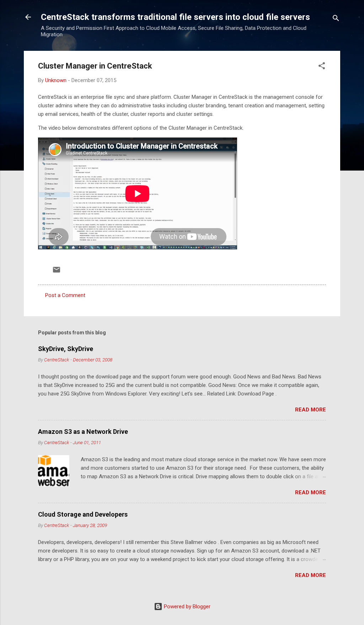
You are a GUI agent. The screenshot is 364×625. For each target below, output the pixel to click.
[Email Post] (56, 272)
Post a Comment (65, 295)
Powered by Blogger (186, 606)
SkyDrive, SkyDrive (65, 348)
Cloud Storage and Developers (83, 514)
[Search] (336, 19)
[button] (321, 66)
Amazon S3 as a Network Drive (83, 431)
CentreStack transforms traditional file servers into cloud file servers (175, 17)
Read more (310, 409)
